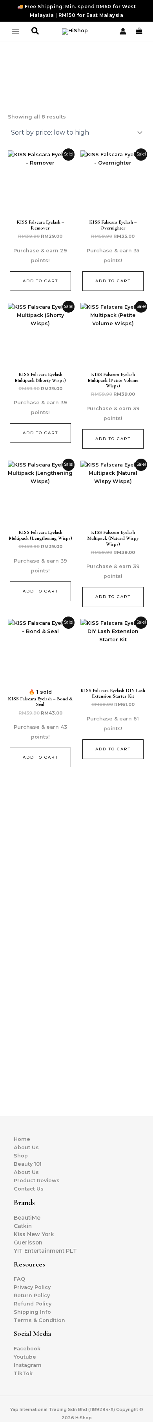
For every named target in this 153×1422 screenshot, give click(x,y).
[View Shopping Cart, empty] (139, 31)
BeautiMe (27, 1218)
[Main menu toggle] (16, 31)
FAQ (19, 1279)
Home (22, 1139)
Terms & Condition (39, 1320)
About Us (26, 1147)
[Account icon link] (123, 31)
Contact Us (29, 1189)
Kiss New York (34, 1234)
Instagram (28, 1365)
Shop (21, 1156)
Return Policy (32, 1295)
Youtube (25, 1357)
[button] (35, 31)
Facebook (27, 1349)
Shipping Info (32, 1312)
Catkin (23, 1226)
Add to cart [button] (40, 280)
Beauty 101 (28, 1164)
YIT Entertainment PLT (45, 1251)
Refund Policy (32, 1304)
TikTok (23, 1373)
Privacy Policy (32, 1287)
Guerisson (28, 1242)
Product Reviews (37, 1180)
